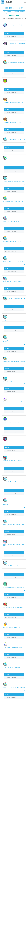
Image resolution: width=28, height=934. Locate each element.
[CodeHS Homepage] (7, 2)
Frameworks (8, 12)
